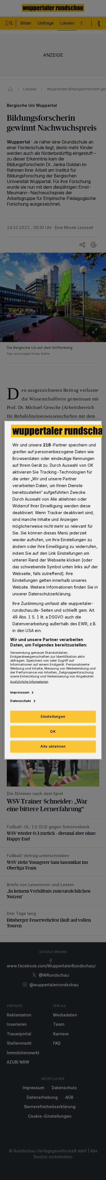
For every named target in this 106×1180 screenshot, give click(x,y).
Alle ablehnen (53, 746)
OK (53, 731)
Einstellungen (53, 716)
